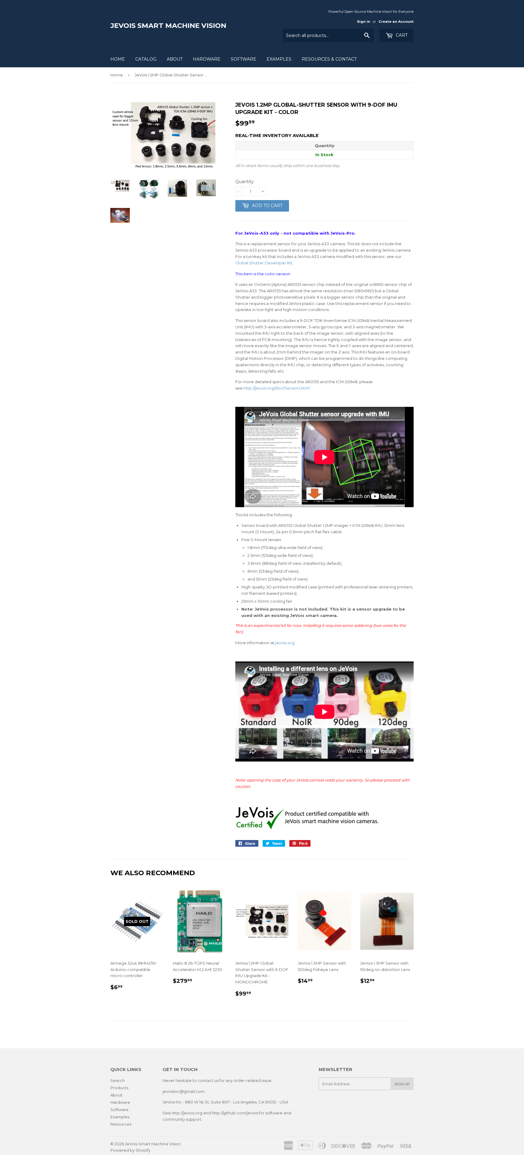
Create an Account (396, 21)
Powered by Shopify (130, 1150)
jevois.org (284, 642)
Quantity (244, 181)
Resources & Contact (329, 59)
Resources (120, 1124)
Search (117, 1080)
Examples (279, 59)
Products (119, 1087)
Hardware (206, 59)
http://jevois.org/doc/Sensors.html (277, 388)
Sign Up (402, 1084)
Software (243, 59)
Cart (401, 35)
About (175, 59)
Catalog (145, 59)
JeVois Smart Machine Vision (168, 25)
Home (117, 59)
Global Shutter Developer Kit (263, 262)
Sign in (363, 21)
